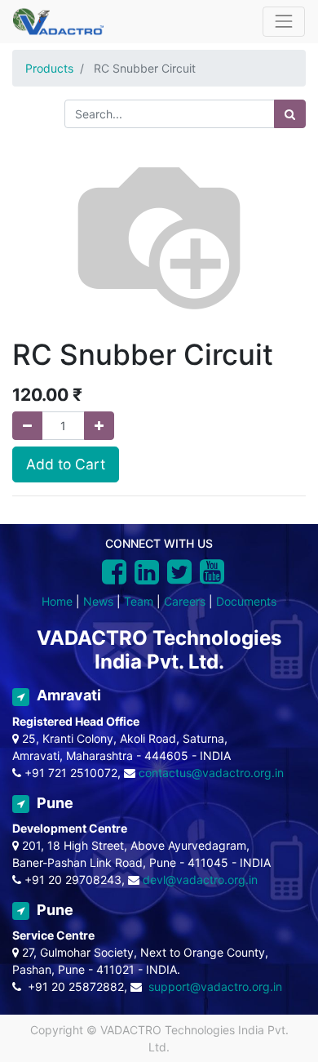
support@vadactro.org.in (215, 986)
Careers (184, 601)
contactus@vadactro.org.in (211, 773)
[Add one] (99, 425)
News (98, 601)
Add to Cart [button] (65, 464)
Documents (246, 601)
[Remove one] (27, 425)
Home (57, 601)
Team (138, 601)
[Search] (290, 114)
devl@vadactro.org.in (200, 879)
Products (49, 68)
